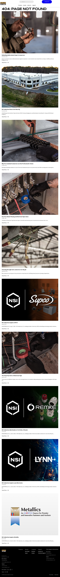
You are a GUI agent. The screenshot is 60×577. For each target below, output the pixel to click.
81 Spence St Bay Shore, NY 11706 (5, 556)
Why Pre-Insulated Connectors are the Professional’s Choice (17, 163)
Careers (33, 553)
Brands (24, 5)
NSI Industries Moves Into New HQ (11, 109)
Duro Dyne (27, 551)
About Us (29, 5)
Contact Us (47, 1)
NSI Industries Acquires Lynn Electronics (12, 483)
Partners (33, 551)
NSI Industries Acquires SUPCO (10, 322)
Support (34, 5)
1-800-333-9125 (4, 565)
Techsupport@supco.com (50, 560)
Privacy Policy (51, 574)
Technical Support (42, 553)
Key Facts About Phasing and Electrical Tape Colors (15, 216)
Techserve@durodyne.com (51, 555)
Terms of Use (56, 574)
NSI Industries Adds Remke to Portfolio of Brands (15, 430)
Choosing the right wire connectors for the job (14, 269)
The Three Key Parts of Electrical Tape (12, 375)
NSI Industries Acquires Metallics (10, 537)
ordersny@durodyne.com (6, 562)
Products (20, 5)
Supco (26, 553)
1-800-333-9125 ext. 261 (50, 558)
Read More (4, 62)
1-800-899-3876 (4, 560)
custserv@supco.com (5, 567)
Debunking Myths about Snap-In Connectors (13, 55)
